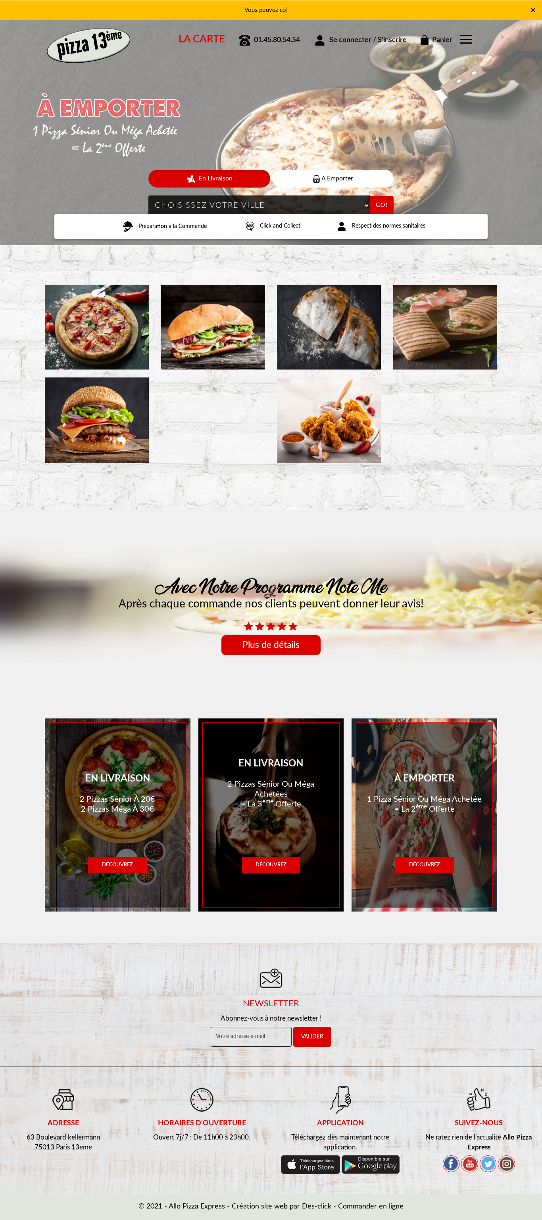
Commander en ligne (371, 1206)
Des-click (316, 1206)
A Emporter (336, 178)
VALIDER (312, 1037)
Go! (382, 205)
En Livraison (215, 178)
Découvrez (117, 865)
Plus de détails (271, 644)
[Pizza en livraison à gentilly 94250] (88, 37)
